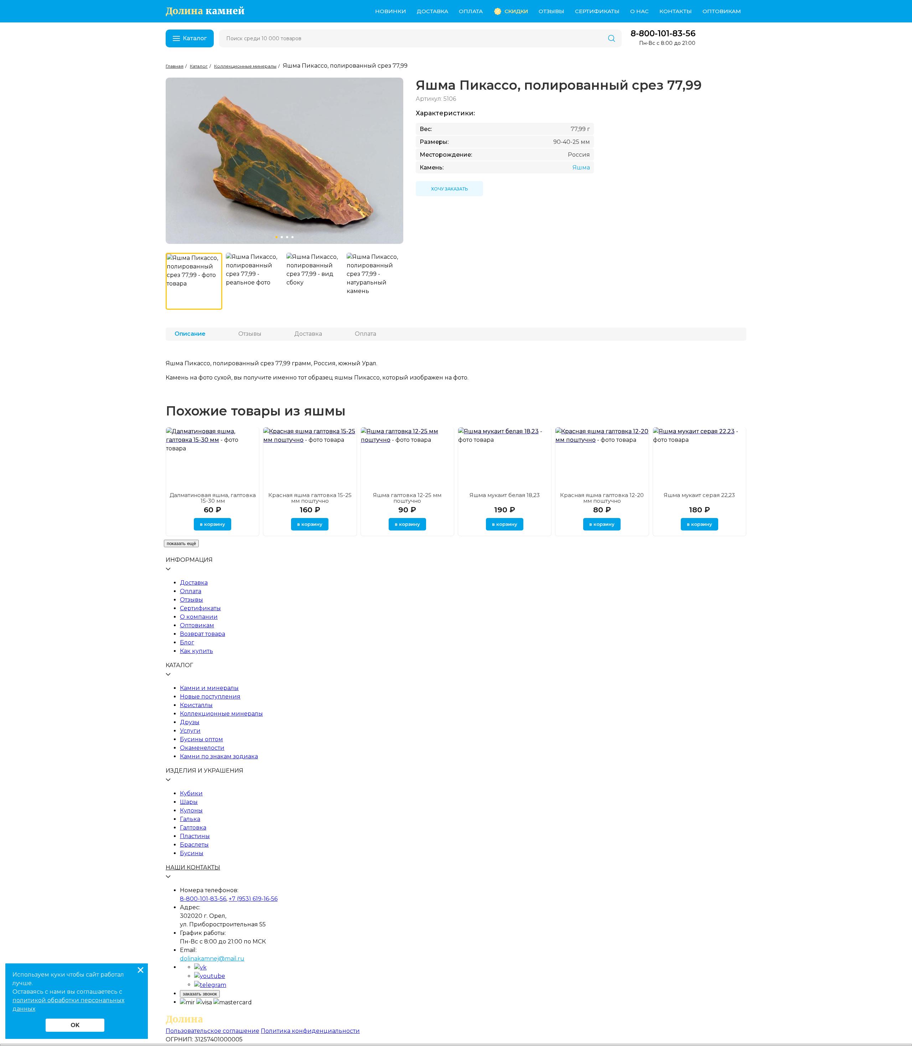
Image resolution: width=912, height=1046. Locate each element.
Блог (187, 642)
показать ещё (181, 543)
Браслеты (194, 844)
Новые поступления (210, 696)
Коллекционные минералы (221, 713)
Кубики (191, 793)
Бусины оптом (201, 739)
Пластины (195, 836)
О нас (639, 11)
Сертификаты (597, 11)
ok (75, 1025)
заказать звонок (200, 994)
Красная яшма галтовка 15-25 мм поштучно (310, 498)
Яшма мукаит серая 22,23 (699, 495)
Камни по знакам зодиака (219, 756)
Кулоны (191, 810)
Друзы (190, 722)
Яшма (581, 167)
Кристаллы (196, 705)
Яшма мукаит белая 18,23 (505, 495)
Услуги (190, 730)
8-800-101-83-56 (663, 34)
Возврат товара (202, 634)
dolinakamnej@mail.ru (212, 958)
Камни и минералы (209, 688)
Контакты (675, 11)
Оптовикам (722, 11)
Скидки (516, 11)
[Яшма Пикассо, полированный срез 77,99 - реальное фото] (254, 281)
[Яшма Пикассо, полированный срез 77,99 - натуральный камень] (375, 281)
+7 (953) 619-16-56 (253, 898)
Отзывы (551, 11)
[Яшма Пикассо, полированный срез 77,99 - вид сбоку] (314, 281)
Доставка (432, 11)
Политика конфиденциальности (310, 1030)
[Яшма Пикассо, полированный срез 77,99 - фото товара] (194, 281)
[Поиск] (611, 38)
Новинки (390, 11)
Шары (189, 802)
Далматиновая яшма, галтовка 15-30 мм (213, 498)
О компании (199, 616)
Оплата (471, 11)
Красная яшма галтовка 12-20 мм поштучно (602, 498)
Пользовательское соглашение (212, 1030)
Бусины (191, 853)
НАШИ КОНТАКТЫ (193, 867)
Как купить (196, 651)
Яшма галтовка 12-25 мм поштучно (407, 498)
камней (205, 11)
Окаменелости (202, 747)
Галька (190, 819)
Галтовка (193, 827)
